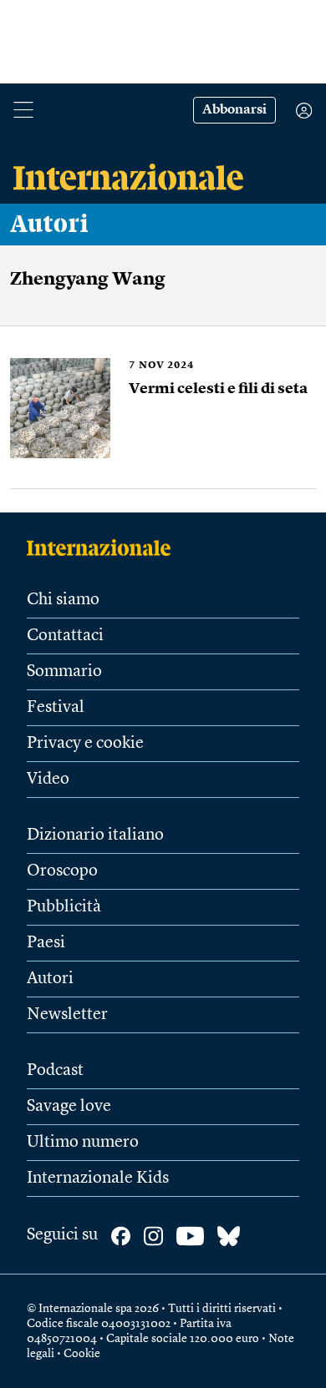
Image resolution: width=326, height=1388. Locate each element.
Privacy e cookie (85, 743)
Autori (49, 224)
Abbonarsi (234, 110)
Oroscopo (62, 871)
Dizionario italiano (95, 835)
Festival (55, 707)
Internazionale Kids (98, 1178)
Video (48, 779)
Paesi (46, 943)
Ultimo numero (83, 1142)
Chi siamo (63, 600)
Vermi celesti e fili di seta (218, 388)
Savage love (69, 1106)
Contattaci (65, 636)
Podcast (55, 1070)
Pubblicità (64, 907)
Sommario (64, 672)
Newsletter (67, 1015)
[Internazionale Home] (104, 547)
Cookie (82, 1354)
